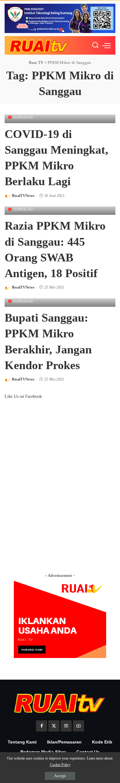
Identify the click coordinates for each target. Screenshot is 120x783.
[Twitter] (53, 725)
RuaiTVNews (23, 196)
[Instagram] (66, 725)
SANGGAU (24, 117)
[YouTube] (78, 725)
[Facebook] (41, 725)
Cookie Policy (60, 765)
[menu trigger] (106, 45)
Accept (60, 775)
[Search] (95, 45)
